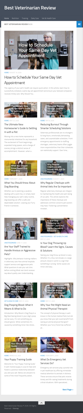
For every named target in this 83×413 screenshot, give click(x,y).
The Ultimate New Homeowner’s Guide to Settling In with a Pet (20, 128)
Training (25, 18)
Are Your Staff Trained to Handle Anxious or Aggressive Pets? (19, 250)
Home (6, 18)
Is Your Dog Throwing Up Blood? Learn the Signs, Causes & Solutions (56, 247)
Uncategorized (46, 179)
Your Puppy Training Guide (18, 359)
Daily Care (35, 18)
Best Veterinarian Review (30, 8)
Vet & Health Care (49, 18)
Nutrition (15, 18)
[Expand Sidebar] (79, 24)
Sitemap (16, 408)
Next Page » (68, 389)
